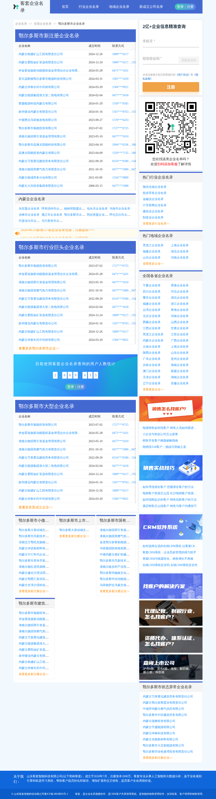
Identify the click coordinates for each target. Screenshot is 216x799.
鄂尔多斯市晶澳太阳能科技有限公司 (42, 144)
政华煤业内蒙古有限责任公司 (38, 111)
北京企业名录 (152, 316)
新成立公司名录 (151, 6)
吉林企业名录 (152, 365)
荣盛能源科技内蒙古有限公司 (38, 103)
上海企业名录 (180, 245)
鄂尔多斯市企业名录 (77, 214)
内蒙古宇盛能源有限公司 (159, 727)
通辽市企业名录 (52, 214)
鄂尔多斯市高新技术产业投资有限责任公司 (47, 536)
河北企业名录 (180, 291)
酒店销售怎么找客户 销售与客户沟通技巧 (170, 506)
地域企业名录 (119, 6)
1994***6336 (120, 144)
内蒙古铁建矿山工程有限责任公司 (41, 54)
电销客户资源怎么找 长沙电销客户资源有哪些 (172, 493)
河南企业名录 (180, 257)
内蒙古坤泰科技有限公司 (159, 733)
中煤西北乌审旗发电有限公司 (38, 120)
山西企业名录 (180, 322)
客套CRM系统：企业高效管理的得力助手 (169, 552)
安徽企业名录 (180, 383)
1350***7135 (120, 152)
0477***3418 (120, 95)
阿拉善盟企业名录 (99, 214)
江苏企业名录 (180, 334)
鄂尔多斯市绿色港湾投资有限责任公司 (168, 751)
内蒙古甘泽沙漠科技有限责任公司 (41, 585)
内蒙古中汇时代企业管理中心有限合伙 (44, 554)
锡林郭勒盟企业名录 (77, 208)
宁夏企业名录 (152, 285)
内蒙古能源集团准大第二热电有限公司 (44, 95)
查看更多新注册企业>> (34, 591)
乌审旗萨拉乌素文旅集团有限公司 (122, 585)
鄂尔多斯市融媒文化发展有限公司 (122, 572)
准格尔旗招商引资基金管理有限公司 (42, 136)
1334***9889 (120, 177)
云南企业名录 (152, 346)
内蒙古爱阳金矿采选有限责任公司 (41, 62)
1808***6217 (120, 54)
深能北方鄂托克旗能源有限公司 (39, 542)
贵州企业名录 (180, 358)
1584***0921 (120, 87)
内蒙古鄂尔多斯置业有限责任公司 (165, 702)
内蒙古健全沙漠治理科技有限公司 (41, 572)
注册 (190, 6)
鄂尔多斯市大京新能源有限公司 (163, 745)
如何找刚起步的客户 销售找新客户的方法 (170, 499)
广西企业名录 (180, 340)
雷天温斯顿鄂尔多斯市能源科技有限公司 (45, 78)
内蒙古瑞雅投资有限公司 (159, 721)
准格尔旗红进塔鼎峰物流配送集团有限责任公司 (50, 566)
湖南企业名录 (180, 377)
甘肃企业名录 (180, 328)
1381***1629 (120, 78)
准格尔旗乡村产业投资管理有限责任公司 (126, 566)
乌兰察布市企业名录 (55, 220)
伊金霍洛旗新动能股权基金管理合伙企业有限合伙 (51, 70)
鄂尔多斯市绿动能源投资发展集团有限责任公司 (131, 579)
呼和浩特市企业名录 (55, 208)
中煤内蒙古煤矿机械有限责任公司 (122, 554)
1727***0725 (120, 128)
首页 (65, 6)
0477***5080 (120, 169)
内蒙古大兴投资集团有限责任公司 (41, 185)
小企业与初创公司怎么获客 (160, 434)
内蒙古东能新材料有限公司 (160, 739)
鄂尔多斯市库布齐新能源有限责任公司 (44, 560)
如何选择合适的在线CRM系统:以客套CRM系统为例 (176, 546)
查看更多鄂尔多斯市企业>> (39, 348)
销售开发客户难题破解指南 (160, 440)
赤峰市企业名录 (29, 214)
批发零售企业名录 (154, 193)
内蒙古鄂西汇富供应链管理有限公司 (42, 579)
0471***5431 (120, 70)
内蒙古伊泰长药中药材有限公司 (39, 87)
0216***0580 (120, 161)
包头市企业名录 (97, 208)
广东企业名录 (152, 358)
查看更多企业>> (153, 263)
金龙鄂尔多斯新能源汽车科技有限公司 (125, 542)
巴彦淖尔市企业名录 (32, 220)
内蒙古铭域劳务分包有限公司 (38, 177)
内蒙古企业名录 (153, 340)
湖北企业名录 (180, 251)
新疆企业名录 (180, 371)
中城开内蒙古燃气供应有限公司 (163, 708)
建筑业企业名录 (153, 211)
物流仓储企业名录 (154, 186)
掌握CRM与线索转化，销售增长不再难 (168, 558)
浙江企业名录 (180, 303)
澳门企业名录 (152, 371)
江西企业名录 (152, 328)
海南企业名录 (180, 365)
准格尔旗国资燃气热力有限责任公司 (42, 169)
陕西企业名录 (152, 352)
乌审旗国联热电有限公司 (116, 548)
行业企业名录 (89, 6)
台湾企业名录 (152, 309)
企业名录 (21, 23)
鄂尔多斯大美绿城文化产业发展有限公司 (45, 530)
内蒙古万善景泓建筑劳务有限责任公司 (44, 161)
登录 (180, 6)
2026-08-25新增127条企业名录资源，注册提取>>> (57, 234)
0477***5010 (120, 136)
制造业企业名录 (153, 217)
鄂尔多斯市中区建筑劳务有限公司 (165, 714)
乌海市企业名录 (119, 208)
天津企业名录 (152, 377)
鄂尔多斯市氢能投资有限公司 (38, 128)
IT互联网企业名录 (154, 205)
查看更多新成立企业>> (36, 507)
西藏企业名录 (152, 322)
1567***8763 (120, 111)
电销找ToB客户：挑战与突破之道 (164, 446)
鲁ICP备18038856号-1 (56, 793)
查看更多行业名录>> (156, 223)
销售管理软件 (156, 793)
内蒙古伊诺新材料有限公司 (36, 548)
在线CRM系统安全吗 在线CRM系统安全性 (170, 565)
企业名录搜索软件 (95, 793)
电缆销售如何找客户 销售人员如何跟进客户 (171, 427)
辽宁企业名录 (152, 383)
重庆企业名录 (152, 297)
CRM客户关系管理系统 (123, 793)
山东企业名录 (152, 257)
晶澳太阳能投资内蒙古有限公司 (39, 152)
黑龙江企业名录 (153, 245)
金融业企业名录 (153, 199)
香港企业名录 (180, 285)
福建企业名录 (152, 251)
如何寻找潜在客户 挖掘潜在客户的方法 (168, 487)
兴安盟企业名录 (29, 208)
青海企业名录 (180, 309)
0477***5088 (120, 185)
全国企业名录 (42, 23)
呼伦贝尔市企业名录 (122, 214)
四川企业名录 (152, 291)
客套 (77, 793)
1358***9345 (120, 103)
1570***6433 (120, 120)
